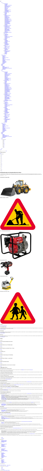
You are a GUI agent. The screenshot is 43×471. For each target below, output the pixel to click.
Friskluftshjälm (6, 43)
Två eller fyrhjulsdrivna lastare (4, 410)
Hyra (1, 2)
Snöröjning (6, 9)
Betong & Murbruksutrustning (8, 15)
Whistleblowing (4, 68)
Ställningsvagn (6, 49)
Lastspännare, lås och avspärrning (8, 28)
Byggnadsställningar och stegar (5, 57)
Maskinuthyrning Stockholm (4, 440)
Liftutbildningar (2, 461)
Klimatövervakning (6, 19)
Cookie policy (2, 438)
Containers (6, 12)
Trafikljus (6, 53)
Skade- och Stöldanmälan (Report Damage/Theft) (7, 136)
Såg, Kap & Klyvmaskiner (7, 91)
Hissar (4, 33)
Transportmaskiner (6, 79)
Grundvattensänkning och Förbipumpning (7, 100)
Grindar (5, 46)
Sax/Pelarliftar (6, 108)
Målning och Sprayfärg (7, 97)
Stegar (5, 118)
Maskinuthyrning (1, 439)
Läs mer (1, 342)
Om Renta (3, 134)
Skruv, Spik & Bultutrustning (7, 23)
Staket (5, 47)
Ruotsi (3, 140)
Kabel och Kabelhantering (7, 37)
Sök (0, 1)
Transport (3, 127)
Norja (3, 142)
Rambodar (6, 13)
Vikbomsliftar (6, 42)
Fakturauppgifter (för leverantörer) (6, 135)
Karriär (2, 64)
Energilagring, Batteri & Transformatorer (8, 36)
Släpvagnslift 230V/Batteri (7, 109)
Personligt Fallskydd (7, 44)
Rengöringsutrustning (7, 22)
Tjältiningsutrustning (7, 10)
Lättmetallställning (6, 117)
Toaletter (6, 82)
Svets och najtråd (6, 31)
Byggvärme (4, 125)
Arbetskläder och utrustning (7, 26)
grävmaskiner (15, 384)
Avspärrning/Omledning (7, 51)
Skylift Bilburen (6, 40)
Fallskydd (3, 126)
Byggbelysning (4, 55)
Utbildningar (2, 457)
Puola (3, 141)
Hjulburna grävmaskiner (3, 404)
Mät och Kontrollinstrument (7, 6)
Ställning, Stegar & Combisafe (6, 116)
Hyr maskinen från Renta (29, 381)
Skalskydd (5, 45)
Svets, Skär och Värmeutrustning (8, 25)
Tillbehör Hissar (6, 34)
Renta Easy (4, 63)
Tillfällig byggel (4, 58)
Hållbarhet (4, 66)
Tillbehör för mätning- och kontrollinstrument (5, 418)
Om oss (2, 65)
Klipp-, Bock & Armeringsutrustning (8, 88)
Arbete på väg (2, 459)
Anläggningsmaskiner (6, 3)
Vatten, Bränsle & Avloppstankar (8, 11)
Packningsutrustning (7, 7)
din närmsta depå (31, 369)
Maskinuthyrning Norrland (3, 441)
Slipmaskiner (6, 24)
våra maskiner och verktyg (32, 433)
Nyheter (2, 133)
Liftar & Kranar (5, 107)
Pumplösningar (4, 128)
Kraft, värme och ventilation (4, 450)
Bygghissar (4, 56)
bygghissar (20, 384)
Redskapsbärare (6, 8)
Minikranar (6, 39)
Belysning (6, 35)
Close (0, 153)
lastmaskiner (18, 384)
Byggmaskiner (5, 14)
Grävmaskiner (6, 72)
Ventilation (6, 38)
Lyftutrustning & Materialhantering (8, 89)
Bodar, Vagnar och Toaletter (6, 80)
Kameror (2, 416)
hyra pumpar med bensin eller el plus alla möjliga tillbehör (26, 421)
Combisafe (6, 48)
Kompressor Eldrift (6, 20)
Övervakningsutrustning (7, 115)
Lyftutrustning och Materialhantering (8, 73)
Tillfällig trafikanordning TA (4, 456)
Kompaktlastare (2, 411)
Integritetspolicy (4, 69)
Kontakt (1, 149)
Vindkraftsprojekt (4, 61)
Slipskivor (6, 99)
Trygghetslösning (4, 62)
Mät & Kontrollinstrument (7, 21)
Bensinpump (2, 422)
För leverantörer (2, 444)
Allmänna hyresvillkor (5, 67)
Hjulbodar (6, 81)
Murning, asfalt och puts (7, 29)
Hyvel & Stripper (6, 18)
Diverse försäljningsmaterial (7, 27)
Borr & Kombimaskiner (7, 16)
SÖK (1, 148)
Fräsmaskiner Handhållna (7, 17)
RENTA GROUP (4, 139)
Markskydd (6, 5)
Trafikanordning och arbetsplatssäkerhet (6, 59)
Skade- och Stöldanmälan (3, 446)
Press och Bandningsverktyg (7, 90)
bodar (22, 384)
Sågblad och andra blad (7, 98)
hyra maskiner (4, 384)
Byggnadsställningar (3, 453)
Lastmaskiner (6, 4)
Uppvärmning (6, 106)
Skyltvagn (6, 52)
